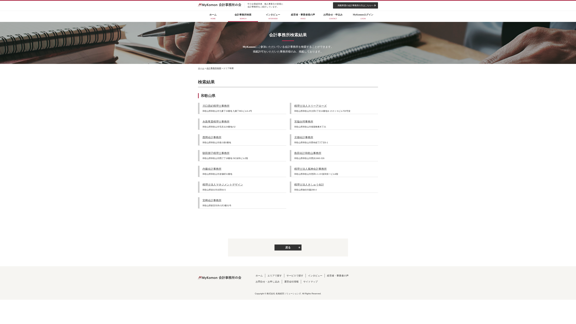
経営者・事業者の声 (338, 275)
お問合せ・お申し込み (268, 281)
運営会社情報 (291, 281)
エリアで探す (274, 275)
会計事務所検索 (213, 68)
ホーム (201, 68)
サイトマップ (310, 281)
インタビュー (315, 275)
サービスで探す (294, 275)
